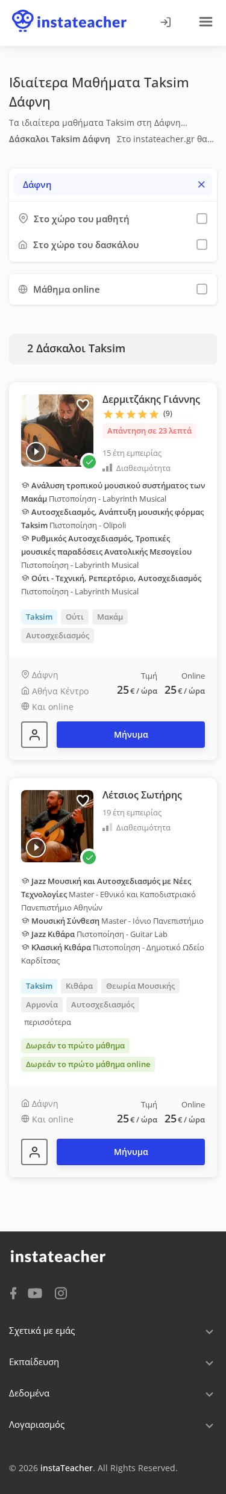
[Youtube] (37, 1294)
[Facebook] (13, 1292)
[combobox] (113, 184)
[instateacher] (69, 10)
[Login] (165, 23)
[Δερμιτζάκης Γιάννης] (34, 734)
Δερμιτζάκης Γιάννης (151, 399)
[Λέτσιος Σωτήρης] (34, 1152)
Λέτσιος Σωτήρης (142, 794)
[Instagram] (61, 1292)
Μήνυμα (131, 734)
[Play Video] (36, 452)
